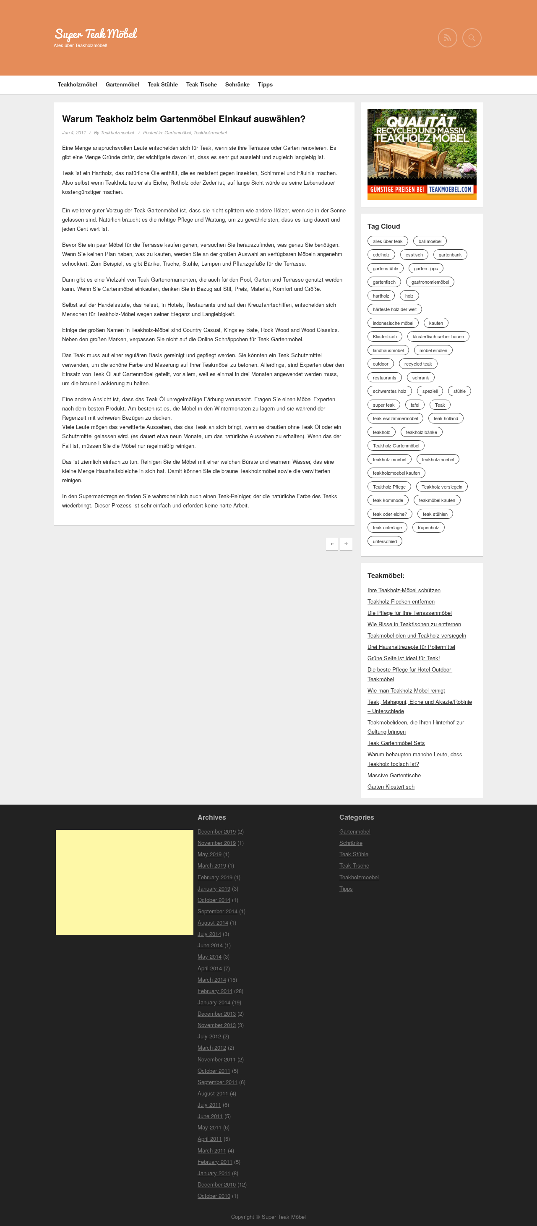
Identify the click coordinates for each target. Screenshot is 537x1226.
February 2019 (215, 877)
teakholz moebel (389, 459)
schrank (420, 377)
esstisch (414, 254)
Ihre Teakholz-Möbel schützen (404, 590)
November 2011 (217, 1059)
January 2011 (214, 1173)
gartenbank (450, 254)
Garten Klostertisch (391, 786)
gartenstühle (385, 268)
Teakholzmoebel (117, 132)
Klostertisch (385, 336)
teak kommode (388, 500)
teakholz (381, 432)
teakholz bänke (421, 432)
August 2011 (213, 1093)
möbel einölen (433, 350)
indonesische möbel (393, 322)
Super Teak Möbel (95, 33)
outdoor (380, 363)
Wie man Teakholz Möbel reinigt (406, 690)
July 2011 (209, 1104)
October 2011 (214, 1070)
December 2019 (217, 831)
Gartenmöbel (122, 84)
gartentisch (384, 281)
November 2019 (217, 843)
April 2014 (210, 968)
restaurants (384, 377)
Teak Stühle (163, 84)
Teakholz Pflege (389, 486)
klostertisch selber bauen (438, 336)
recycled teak (418, 363)
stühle (460, 390)
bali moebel (430, 241)
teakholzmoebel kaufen (396, 472)
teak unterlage (387, 527)
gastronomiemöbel (430, 281)
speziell (430, 390)
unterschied (385, 541)
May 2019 (210, 854)
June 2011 (210, 1116)
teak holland (446, 418)
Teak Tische (201, 84)
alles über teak (388, 241)
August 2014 (213, 922)
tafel (415, 404)
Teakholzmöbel (77, 84)
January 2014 (214, 1002)
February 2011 (215, 1162)
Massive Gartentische (394, 775)
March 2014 (212, 979)
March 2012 (212, 1047)
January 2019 (214, 888)
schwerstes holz (390, 390)
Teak (440, 404)
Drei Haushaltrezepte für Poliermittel (411, 647)
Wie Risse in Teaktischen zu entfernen (414, 624)
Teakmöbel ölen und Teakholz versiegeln (417, 635)
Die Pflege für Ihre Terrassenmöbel (410, 613)
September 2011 (217, 1082)
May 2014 (210, 956)
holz (409, 295)
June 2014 (210, 945)
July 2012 (209, 1036)
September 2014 (217, 911)
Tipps (265, 84)
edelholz (381, 254)
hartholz (381, 295)
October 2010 (214, 1196)
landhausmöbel (388, 350)
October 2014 (214, 900)
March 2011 (212, 1150)
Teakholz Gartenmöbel (396, 445)
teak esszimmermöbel (395, 418)
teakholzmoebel (438, 459)
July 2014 (209, 934)
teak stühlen (435, 513)
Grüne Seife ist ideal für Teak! (404, 658)
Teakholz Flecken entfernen (401, 601)
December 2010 (217, 1184)
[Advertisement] (124, 882)
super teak (384, 404)
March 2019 (212, 865)
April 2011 (210, 1138)
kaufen (436, 322)
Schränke (237, 84)
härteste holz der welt (395, 309)
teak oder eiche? (390, 513)
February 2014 (215, 991)
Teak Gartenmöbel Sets (396, 743)
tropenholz (428, 527)
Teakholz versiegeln (442, 486)
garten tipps (426, 268)
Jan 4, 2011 (74, 132)
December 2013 (217, 1013)
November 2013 (217, 1025)
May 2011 (210, 1127)
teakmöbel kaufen (437, 500)
